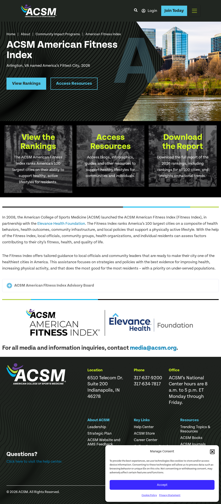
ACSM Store (144, 433)
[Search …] (136, 11)
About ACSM (98, 420)
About (25, 34)
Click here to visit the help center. (34, 461)
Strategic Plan (99, 433)
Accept (162, 485)
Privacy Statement (169, 495)
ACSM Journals (193, 444)
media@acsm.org (153, 348)
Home (10, 34)
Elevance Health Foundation (61, 223)
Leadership (96, 427)
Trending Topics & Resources (195, 429)
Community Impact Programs (58, 34)
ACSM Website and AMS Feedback (103, 442)
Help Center (144, 427)
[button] (212, 452)
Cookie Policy (149, 495)
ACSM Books (191, 438)
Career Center (145, 440)
